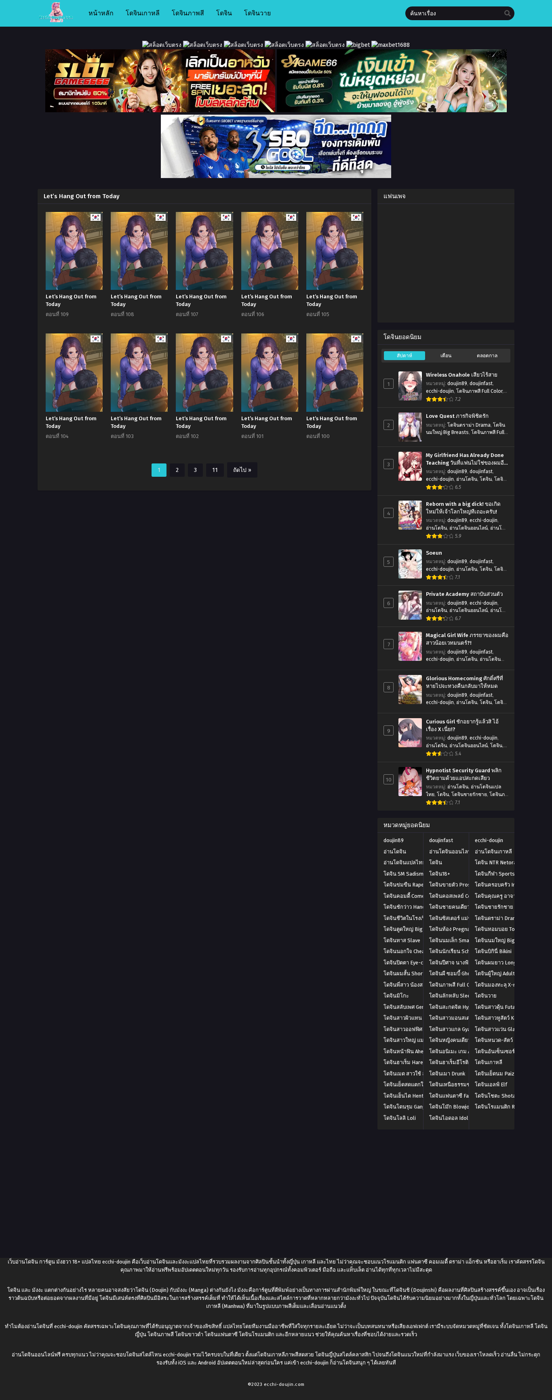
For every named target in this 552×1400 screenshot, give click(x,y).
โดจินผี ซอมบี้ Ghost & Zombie (464, 973)
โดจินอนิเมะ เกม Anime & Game (465, 1051)
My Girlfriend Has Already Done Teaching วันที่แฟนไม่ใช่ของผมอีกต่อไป (466, 459)
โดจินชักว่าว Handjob (407, 907)
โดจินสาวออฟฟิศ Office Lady (416, 1029)
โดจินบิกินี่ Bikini (493, 951)
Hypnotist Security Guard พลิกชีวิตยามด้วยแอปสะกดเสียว (463, 774)
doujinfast (481, 383)
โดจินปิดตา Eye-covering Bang (419, 963)
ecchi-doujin (440, 391)
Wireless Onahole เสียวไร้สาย (461, 375)
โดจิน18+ (439, 874)
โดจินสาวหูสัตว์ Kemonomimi (508, 1018)
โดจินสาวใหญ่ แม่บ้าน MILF (414, 1040)
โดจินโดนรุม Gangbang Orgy (416, 1107)
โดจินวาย (486, 996)
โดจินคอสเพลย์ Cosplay (456, 896)
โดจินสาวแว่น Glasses (501, 1029)
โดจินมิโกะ (396, 996)
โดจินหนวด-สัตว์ (494, 1040)
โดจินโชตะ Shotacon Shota (507, 1096)
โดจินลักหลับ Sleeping (454, 996)
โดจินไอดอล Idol (448, 1118)
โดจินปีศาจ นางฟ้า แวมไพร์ (460, 963)
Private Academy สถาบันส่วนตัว (464, 594)
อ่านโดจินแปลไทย (404, 862)
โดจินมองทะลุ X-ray (497, 985)
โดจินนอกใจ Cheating (408, 951)
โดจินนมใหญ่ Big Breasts (505, 940)
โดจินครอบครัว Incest (500, 885)
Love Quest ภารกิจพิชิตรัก (457, 416)
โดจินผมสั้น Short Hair (409, 973)
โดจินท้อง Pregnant (452, 929)
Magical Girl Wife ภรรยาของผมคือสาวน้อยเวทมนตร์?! (467, 639)
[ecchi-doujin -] (56, 20)
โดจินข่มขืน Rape (403, 885)
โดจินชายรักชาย (469, 794)
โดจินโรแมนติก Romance (504, 1107)
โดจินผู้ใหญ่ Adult (495, 973)
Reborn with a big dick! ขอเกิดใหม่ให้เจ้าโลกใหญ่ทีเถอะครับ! (463, 508)
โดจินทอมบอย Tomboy (501, 929)
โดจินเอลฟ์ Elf (491, 1084)
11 (215, 470)
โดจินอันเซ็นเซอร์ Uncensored (509, 1051)
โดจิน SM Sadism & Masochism (419, 874)
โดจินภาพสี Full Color (479, 391)
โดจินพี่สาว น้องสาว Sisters (415, 985)
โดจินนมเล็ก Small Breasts (461, 940)
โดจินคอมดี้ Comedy (406, 896)
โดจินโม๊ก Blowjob (450, 1107)
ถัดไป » (242, 470)
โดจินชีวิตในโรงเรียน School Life (421, 918)
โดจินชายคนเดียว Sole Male (462, 907)
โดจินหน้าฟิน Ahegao (408, 1051)
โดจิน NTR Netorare (498, 862)
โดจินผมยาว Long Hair (501, 963)
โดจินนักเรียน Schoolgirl (457, 951)
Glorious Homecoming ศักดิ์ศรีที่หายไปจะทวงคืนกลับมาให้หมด (464, 682)
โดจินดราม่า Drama (469, 425)
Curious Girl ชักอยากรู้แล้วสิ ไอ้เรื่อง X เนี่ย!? (462, 726)
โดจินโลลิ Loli (399, 1118)
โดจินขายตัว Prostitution (458, 885)
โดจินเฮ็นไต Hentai (405, 1096)
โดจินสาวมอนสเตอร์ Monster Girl (467, 1018)
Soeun (434, 553)
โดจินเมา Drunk (447, 1074)
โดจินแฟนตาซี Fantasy (455, 1096)
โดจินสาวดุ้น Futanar (499, 1007)
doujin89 (457, 383)
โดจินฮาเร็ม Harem (405, 1062)
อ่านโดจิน (466, 479)
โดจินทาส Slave (401, 940)
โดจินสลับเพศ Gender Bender (417, 1007)
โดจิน (486, 479)
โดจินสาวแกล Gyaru (452, 1029)
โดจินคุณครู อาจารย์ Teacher (508, 896)
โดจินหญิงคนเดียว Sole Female (465, 1040)
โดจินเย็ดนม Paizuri (497, 1074)
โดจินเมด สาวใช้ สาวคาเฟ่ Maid (419, 1074)
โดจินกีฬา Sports (495, 874)
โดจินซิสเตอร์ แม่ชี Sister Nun (463, 918)
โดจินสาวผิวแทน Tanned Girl (416, 1018)
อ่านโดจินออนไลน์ (468, 528)
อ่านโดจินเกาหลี (493, 852)
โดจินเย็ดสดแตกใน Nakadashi (417, 1084)
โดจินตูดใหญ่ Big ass (407, 929)
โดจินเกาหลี (488, 1062)
